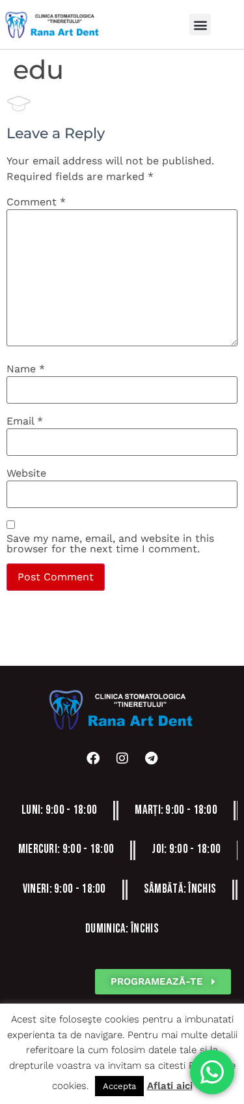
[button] (200, 24)
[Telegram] (152, 758)
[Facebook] (93, 758)
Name (26, 369)
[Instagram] (122, 758)
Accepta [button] (119, 1086)
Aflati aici (170, 1086)
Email (25, 421)
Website (26, 473)
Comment (36, 202)
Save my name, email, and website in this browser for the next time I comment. (110, 543)
